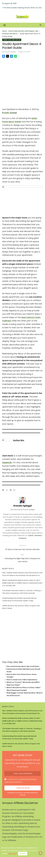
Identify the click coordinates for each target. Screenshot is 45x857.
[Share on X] (7, 56)
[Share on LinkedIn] (11, 56)
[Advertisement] (22, 82)
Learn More (12, 853)
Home (4, 31)
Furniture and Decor (9, 34)
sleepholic (7, 462)
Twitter (30, 535)
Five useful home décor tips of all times (23, 666)
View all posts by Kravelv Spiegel (22, 509)
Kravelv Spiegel (10, 52)
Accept (22, 853)
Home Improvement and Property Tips (23, 31)
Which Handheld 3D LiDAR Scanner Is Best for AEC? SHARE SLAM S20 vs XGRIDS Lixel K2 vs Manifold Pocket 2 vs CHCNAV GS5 (22, 583)
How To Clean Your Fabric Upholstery (22, 680)
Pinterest (38, 535)
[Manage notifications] (40, 853)
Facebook (22, 538)
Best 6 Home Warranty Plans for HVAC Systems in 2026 (23, 8)
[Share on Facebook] (3, 56)
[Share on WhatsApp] (15, 56)
